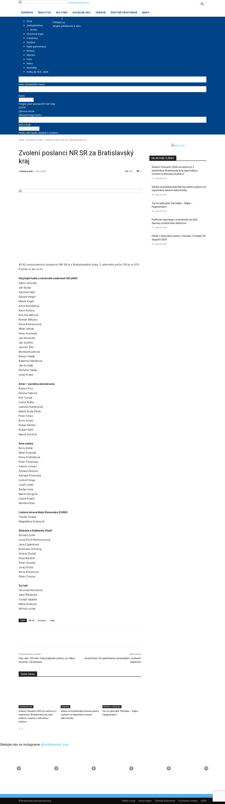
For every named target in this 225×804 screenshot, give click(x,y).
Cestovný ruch (26, 706)
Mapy (145, 12)
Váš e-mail (24, 124)
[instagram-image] (18, 768)
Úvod (21, 139)
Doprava (27, 12)
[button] (202, 4)
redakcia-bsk (26, 171)
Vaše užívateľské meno (32, 84)
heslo (22, 95)
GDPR (22, 107)
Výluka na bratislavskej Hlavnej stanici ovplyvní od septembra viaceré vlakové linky (80, 714)
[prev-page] (20, 728)
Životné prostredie (124, 12)
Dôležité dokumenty (165, 800)
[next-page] (22, 728)
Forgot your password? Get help (37, 103)
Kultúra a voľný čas (112, 706)
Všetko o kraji (128, 800)
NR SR (31, 620)
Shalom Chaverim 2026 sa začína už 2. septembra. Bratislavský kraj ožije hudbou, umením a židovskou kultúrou (175, 170)
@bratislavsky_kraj (55, 744)
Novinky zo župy (34, 139)
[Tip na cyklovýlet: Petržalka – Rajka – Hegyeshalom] (121, 694)
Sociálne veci (81, 12)
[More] (100, 180)
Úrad (29, 21)
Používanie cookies (187, 800)
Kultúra (62, 12)
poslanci (42, 620)
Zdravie (100, 12)
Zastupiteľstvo (35, 25)
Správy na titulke (44, 145)
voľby (52, 620)
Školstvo (44, 12)
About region (145, 800)
